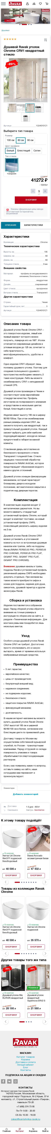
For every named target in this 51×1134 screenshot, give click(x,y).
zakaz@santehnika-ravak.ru (25, 1119)
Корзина (33, 1131)
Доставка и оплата (26, 1062)
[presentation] (5, 882)
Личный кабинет (25, 1065)
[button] (3, 3)
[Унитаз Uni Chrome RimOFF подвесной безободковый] (13, 838)
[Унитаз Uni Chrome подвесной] (38, 909)
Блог (25, 1068)
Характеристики (33, 225)
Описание (10, 225)
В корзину (31, 200)
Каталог (20, 1131)
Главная (7, 1131)
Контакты (25, 1070)
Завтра (35, 810)
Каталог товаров (25, 1057)
